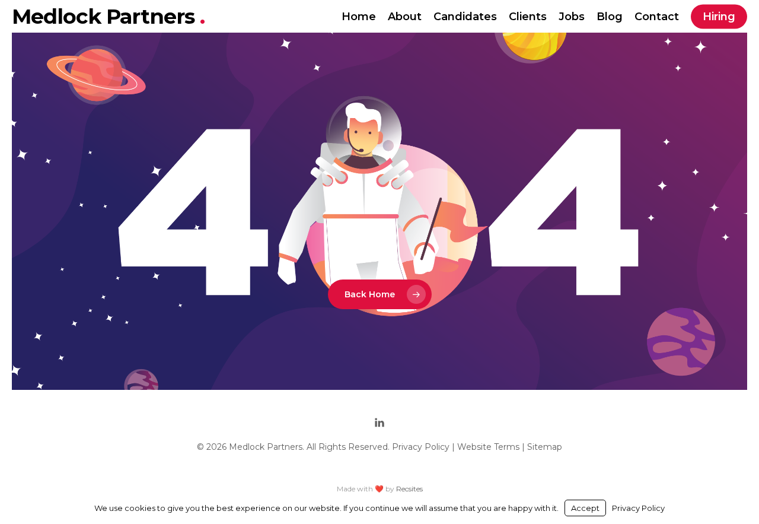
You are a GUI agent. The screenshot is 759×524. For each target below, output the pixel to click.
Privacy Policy (420, 447)
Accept (585, 508)
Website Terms (488, 447)
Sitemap (544, 447)
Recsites (409, 488)
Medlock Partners (106, 16)
